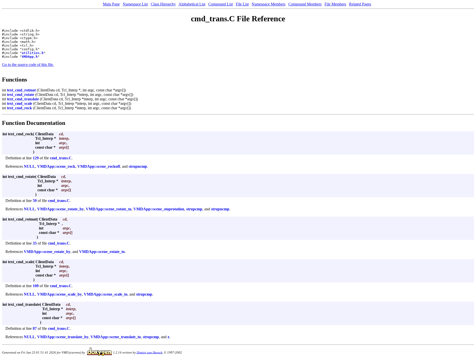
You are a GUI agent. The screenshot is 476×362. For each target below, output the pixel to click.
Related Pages (360, 4)
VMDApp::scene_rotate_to (108, 209)
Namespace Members (268, 4)
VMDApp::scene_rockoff (98, 166)
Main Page (111, 4)
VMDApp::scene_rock (56, 166)
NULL (29, 166)
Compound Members (305, 4)
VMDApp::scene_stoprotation (158, 209)
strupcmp (194, 209)
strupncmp (138, 166)
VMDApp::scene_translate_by (63, 337)
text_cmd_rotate (20, 94)
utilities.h (33, 53)
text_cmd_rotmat (21, 90)
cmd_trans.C (61, 158)
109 (36, 286)
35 (35, 243)
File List (242, 4)
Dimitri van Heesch (149, 352)
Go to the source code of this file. (28, 64)
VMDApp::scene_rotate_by (60, 209)
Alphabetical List (191, 4)
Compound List (220, 4)
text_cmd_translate (23, 99)
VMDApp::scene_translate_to (115, 337)
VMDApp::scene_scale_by (59, 294)
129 (36, 158)
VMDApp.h (30, 56)
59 (35, 200)
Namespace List (135, 4)
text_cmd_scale (19, 103)
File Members (335, 4)
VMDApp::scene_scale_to (105, 294)
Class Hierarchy (163, 4)
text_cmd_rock (19, 108)
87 (35, 328)
